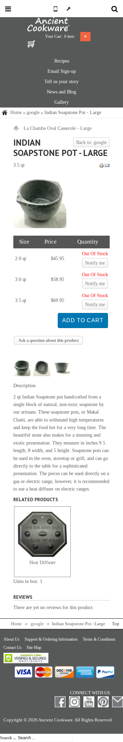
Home (16, 112)
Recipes (61, 61)
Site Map (34, 647)
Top (115, 623)
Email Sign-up (61, 71)
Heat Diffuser (42, 562)
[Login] (68, 8)
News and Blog (61, 91)
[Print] (101, 166)
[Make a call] (54, 8)
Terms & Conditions (99, 639)
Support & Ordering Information (51, 639)
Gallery (61, 102)
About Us (11, 639)
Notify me (95, 263)
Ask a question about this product (48, 340)
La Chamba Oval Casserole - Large (58, 128)
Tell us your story (61, 81)
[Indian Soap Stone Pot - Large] (39, 226)
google (33, 112)
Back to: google (91, 142)
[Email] (107, 166)
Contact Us (12, 647)
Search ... (8, 737)
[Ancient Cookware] (61, 24)
